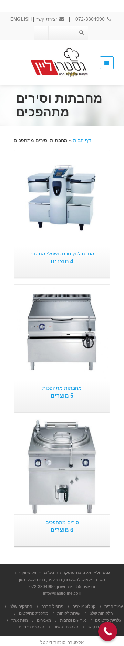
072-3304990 (90, 19)
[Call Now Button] (107, 631)
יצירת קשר (47, 19)
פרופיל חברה (52, 606)
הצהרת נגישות (66, 627)
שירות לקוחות (68, 613)
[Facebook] (68, 33)
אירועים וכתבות (73, 620)
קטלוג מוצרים (83, 606)
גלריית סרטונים (108, 620)
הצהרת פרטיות (31, 627)
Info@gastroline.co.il (62, 593)
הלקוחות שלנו (101, 613)
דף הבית (82, 140)
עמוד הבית (113, 606)
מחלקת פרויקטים (33, 613)
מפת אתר (19, 620)
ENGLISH (21, 19)
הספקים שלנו (20, 606)
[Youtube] (55, 33)
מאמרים (44, 620)
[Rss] (41, 33)
